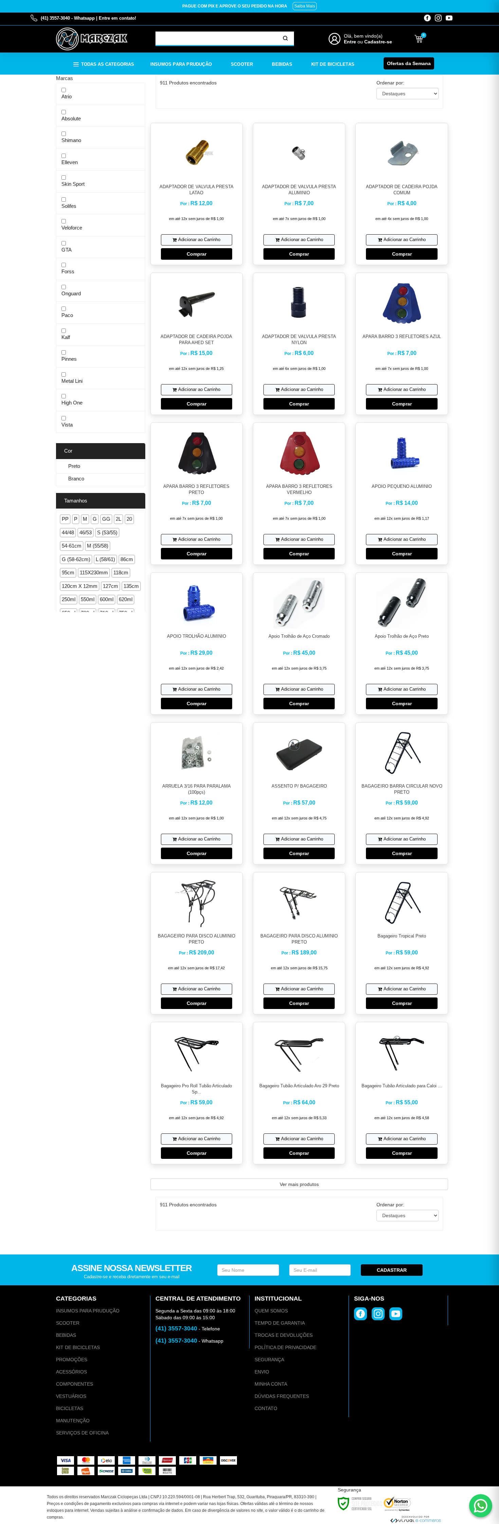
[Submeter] (285, 38)
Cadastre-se (378, 41)
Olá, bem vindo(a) (363, 36)
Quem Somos (271, 1310)
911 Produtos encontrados (188, 82)
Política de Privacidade (285, 1347)
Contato (266, 1408)
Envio (262, 1371)
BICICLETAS (69, 1408)
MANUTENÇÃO (73, 1420)
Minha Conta (271, 1384)
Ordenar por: (390, 82)
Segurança (269, 1359)
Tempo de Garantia (280, 1323)
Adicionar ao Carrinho (199, 239)
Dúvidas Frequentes (282, 1396)
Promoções (71, 1359)
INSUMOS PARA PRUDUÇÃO (87, 1310)
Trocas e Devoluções (284, 1335)
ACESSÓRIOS (71, 1371)
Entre (350, 41)
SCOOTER (67, 1323)
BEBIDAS (66, 1335)
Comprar (196, 254)
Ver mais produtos (299, 1184)
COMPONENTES (74, 1384)
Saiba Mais (304, 6)
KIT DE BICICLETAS (78, 1347)
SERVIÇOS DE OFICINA (82, 1433)
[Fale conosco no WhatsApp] (480, 1505)
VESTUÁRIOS (71, 1396)
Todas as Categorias (107, 64)
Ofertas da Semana (409, 63)
